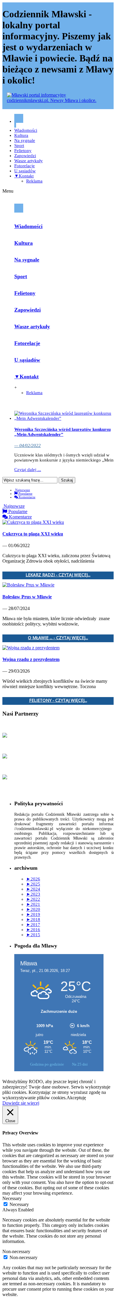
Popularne (25, 493)
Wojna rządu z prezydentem (30, 659)
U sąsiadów (25, 170)
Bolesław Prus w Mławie (27, 596)
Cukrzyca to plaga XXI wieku (32, 533)
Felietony (23, 150)
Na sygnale (24, 140)
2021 (33, 904)
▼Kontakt (24, 176)
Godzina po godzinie (47, 1064)
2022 (33, 899)
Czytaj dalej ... (27, 469)
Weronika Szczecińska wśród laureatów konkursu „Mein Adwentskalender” (62, 432)
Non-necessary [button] (16, 1251)
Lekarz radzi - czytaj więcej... (58, 575)
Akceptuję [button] (76, 1097)
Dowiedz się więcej (20, 1103)
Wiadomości (25, 130)
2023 (33, 894)
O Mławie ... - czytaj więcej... (58, 637)
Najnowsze (22, 490)
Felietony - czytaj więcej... (58, 700)
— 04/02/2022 (27, 445)
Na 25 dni (80, 1064)
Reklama (34, 181)
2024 (33, 889)
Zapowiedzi (25, 155)
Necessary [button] (12, 1198)
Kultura (21, 135)
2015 (33, 934)
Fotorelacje (24, 165)
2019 (33, 914)
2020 (33, 909)
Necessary (19, 1204)
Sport (19, 145)
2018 (33, 919)
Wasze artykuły (28, 160)
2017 (33, 924)
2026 (33, 879)
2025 (33, 884)
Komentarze (26, 497)
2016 (33, 929)
